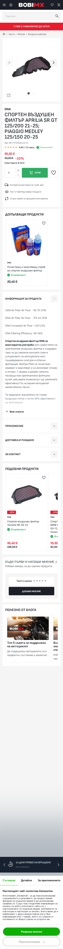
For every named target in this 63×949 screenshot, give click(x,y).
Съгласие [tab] (9, 880)
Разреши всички (31, 931)
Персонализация (29, 941)
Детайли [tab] (26, 880)
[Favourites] (52, 5)
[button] (28, 93)
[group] (31, 67)
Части (11, 34)
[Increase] (18, 170)
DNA (8, 109)
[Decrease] (18, 175)
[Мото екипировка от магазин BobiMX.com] (3, 34)
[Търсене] (57, 16)
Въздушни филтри (37, 34)
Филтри (21, 34)
